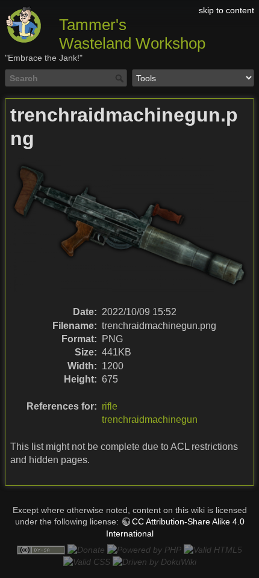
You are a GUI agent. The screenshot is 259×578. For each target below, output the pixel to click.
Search (120, 78)
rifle (109, 406)
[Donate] (86, 549)
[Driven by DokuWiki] (154, 562)
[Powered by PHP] (144, 549)
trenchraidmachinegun (150, 419)
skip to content (226, 10)
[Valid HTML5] (213, 549)
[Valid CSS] (86, 562)
